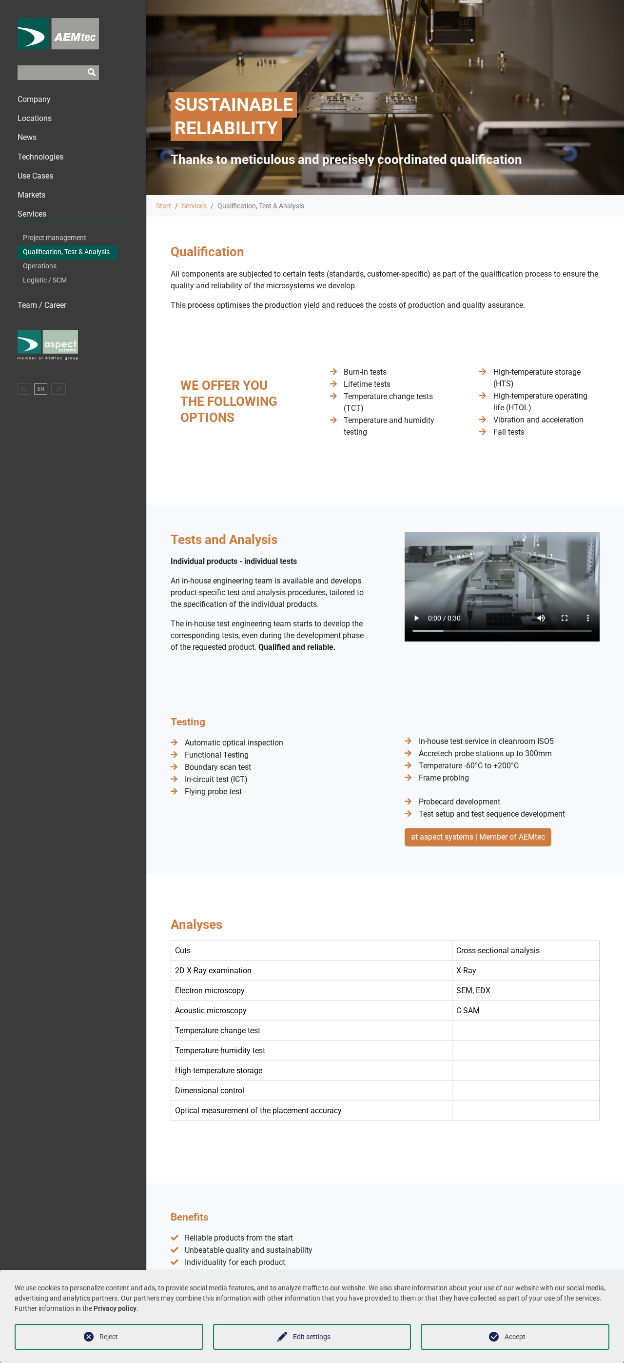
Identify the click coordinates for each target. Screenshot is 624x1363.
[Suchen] (91, 72)
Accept (515, 1337)
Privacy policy (115, 1308)
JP (58, 389)
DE (24, 389)
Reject (108, 1337)
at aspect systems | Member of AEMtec (478, 837)
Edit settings (312, 1337)
